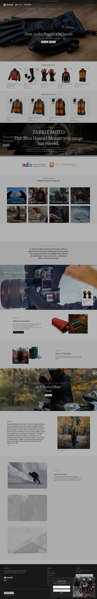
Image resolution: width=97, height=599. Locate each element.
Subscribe (62, 590)
